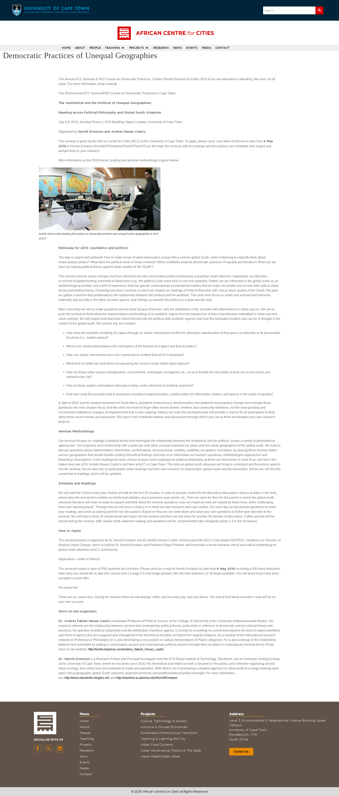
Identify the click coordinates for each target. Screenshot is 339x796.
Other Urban (170, 756)
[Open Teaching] (123, 48)
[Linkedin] (59, 748)
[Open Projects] (147, 48)
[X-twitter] (48, 748)
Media (84, 768)
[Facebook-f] (37, 748)
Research (87, 750)
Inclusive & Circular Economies (164, 727)
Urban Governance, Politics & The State (171, 750)
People (85, 732)
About (84, 727)
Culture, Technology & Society (164, 721)
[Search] (319, 10)
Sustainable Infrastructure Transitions (169, 732)
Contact (86, 774)
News (84, 756)
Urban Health (151, 756)
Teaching (87, 738)
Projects (86, 744)
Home (84, 721)
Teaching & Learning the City (163, 738)
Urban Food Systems (157, 744)
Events (85, 762)
